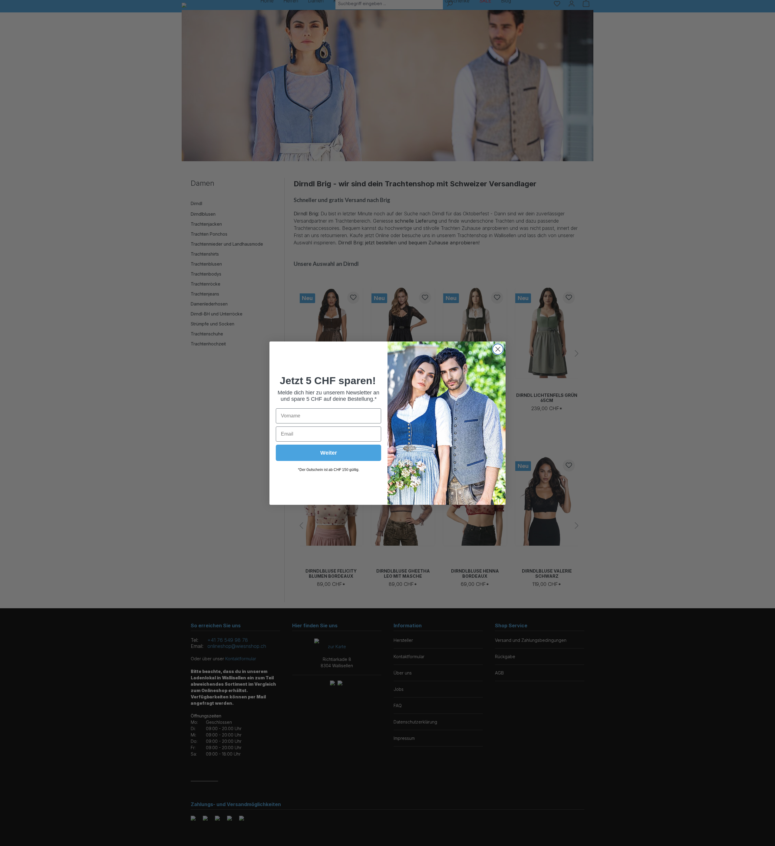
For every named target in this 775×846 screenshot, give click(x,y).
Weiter (328, 452)
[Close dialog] (498, 349)
